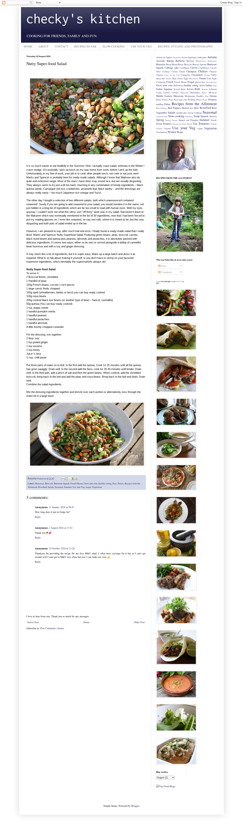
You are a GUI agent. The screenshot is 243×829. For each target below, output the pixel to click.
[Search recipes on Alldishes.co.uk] (165, 786)
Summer (68, 487)
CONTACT (61, 46)
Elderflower (194, 78)
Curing (207, 75)
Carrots (193, 67)
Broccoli (49, 483)
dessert (168, 78)
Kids (197, 89)
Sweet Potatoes (163, 123)
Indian (208, 85)
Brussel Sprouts (199, 64)
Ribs (192, 108)
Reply (38, 517)
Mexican (213, 92)
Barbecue (180, 60)
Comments (166, 272)
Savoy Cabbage (195, 112)
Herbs (202, 85)
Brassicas (39, 483)
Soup (197, 116)
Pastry (165, 99)
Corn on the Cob (172, 75)
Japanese (168, 89)
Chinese (213, 71)
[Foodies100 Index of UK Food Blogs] (171, 281)
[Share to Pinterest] (76, 479)
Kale (183, 89)
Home (86, 622)
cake (176, 67)
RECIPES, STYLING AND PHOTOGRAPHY (185, 46)
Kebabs (190, 89)
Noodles (200, 96)
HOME (28, 46)
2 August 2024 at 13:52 (60, 527)
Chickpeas (191, 71)
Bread (168, 64)
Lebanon (213, 89)
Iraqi (215, 85)
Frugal (190, 82)
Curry (214, 74)
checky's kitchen (83, 18)
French (169, 82)
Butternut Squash (61, 483)
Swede (214, 120)
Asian (184, 57)
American (160, 57)
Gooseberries (211, 82)
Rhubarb (185, 108)
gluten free (200, 82)
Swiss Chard (187, 123)
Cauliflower (204, 67)
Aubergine (202, 57)
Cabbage (169, 67)
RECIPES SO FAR (85, 46)
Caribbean (184, 67)
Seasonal (59, 487)
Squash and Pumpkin (188, 120)
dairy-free (160, 78)
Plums (204, 99)
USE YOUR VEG (141, 46)
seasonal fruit (161, 116)
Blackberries (201, 61)
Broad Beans (177, 64)
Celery (175, 71)
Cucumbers (197, 74)
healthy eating (104, 483)
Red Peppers (174, 108)
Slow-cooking (176, 116)
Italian (159, 89)
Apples (169, 57)
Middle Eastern (164, 96)
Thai (195, 123)
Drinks (180, 78)
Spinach (213, 116)
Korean (205, 89)
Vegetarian (97, 487)
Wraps (180, 132)
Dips (174, 78)
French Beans (76, 483)
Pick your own (180, 99)
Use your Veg (78, 487)
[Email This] (63, 479)
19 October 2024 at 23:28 (62, 548)
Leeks (159, 92)
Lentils (166, 92)
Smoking (189, 116)
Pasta (158, 99)
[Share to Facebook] (73, 479)
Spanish (204, 116)
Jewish (177, 89)
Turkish (213, 123)
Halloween (178, 85)
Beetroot (190, 60)
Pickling (192, 99)
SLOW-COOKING (113, 46)
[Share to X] (70, 479)
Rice (196, 108)
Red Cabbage (161, 108)
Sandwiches (181, 112)
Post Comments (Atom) (52, 628)
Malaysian (184, 92)
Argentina (177, 57)
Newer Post (33, 622)
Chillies (203, 71)
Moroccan (178, 96)
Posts (163, 266)
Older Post (139, 622)
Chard (182, 71)
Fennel (202, 78)
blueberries (212, 61)
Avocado (160, 60)
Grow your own (90, 483)
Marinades (195, 92)
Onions (213, 96)
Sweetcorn (177, 123)
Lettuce (175, 92)
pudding (159, 104)
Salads (51, 487)
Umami (167, 128)
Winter (172, 132)
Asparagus (192, 57)
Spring (160, 120)
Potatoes (212, 99)
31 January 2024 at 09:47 (61, 507)
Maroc (204, 92)
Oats (206, 96)
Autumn (212, 57)
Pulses (121, 483)
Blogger (135, 805)
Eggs (186, 78)
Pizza (199, 99)
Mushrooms (190, 96)
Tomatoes (204, 123)
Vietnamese (161, 132)
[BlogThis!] (66, 479)
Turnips (159, 128)
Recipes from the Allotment (194, 103)
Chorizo (159, 74)
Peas (114, 483)
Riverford (42, 487)
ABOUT (43, 46)
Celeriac (166, 71)
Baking (170, 60)
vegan (88, 487)
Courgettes (186, 74)
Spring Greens (171, 120)
